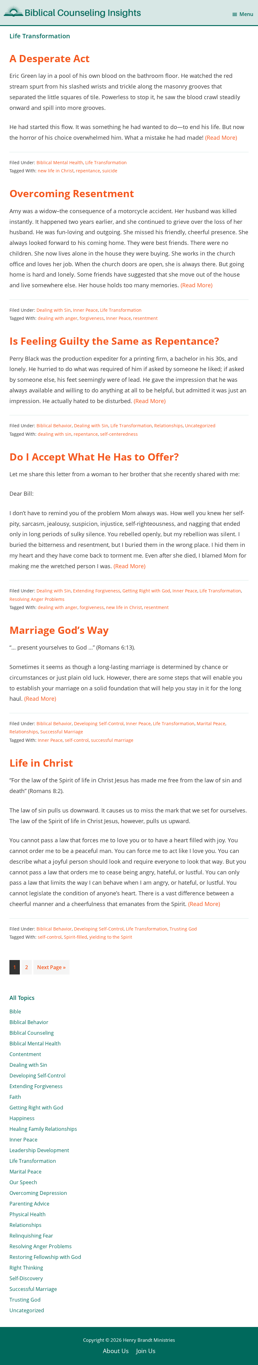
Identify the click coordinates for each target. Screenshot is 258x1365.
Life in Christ (41, 762)
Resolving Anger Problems (36, 599)
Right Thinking (26, 1267)
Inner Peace (85, 310)
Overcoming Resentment (71, 193)
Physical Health (27, 1214)
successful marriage (112, 740)
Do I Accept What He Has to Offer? (94, 456)
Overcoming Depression (38, 1193)
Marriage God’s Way (59, 630)
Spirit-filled (75, 937)
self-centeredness (119, 434)
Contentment (25, 1054)
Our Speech (23, 1182)
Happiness (22, 1118)
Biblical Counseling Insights (45, 9)
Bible (15, 1011)
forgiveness (92, 318)
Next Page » (51, 968)
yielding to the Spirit (110, 937)
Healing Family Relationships (43, 1128)
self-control (77, 740)
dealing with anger (57, 318)
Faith (15, 1096)
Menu (246, 14)
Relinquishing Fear (31, 1235)
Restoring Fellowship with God (45, 1257)
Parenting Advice (29, 1203)
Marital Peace (211, 723)
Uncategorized (200, 426)
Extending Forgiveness (96, 591)
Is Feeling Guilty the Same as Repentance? (114, 341)
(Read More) (221, 137)
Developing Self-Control (99, 723)
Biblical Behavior (54, 426)
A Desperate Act (49, 58)
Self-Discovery (26, 1278)
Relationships (168, 426)
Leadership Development (39, 1150)
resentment (145, 318)
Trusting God (183, 929)
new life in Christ (56, 171)
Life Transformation (106, 162)
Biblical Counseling (31, 1032)
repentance (88, 171)
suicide (109, 171)
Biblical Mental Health (59, 162)
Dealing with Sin (53, 310)
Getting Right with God (146, 591)
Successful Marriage (61, 732)
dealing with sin (54, 434)
